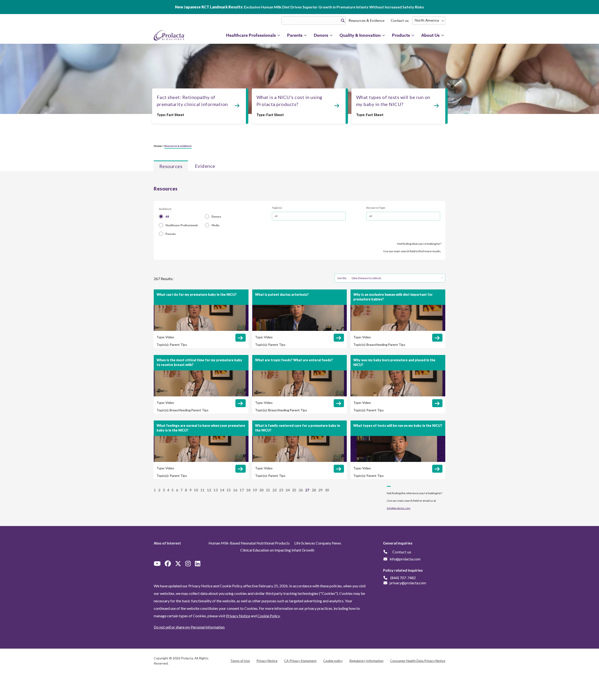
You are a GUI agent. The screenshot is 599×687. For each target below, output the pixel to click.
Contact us (400, 20)
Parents (170, 234)
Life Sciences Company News (317, 543)
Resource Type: (376, 207)
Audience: (165, 209)
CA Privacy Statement (300, 661)
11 (202, 490)
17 (242, 490)
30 (327, 490)
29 (320, 490)
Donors (216, 217)
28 (314, 490)
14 (222, 490)
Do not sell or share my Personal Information (189, 627)
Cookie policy (333, 661)
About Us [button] (430, 35)
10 (196, 490)
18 (248, 490)
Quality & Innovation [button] (360, 35)
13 (215, 490)
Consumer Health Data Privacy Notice (417, 661)
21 (268, 490)
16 (235, 490)
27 (307, 490)
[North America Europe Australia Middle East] (428, 20)
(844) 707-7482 (403, 577)
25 (294, 490)
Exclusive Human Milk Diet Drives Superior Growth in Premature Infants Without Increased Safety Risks (299, 7)
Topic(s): (277, 207)
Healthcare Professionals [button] (251, 35)
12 (209, 490)
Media (215, 225)
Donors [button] (321, 35)
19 (255, 490)
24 (287, 490)
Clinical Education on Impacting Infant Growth (277, 550)
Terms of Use (240, 661)
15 (228, 490)
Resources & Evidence (366, 20)
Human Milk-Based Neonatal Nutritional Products (249, 543)
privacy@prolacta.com (408, 583)
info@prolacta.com (398, 508)
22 (274, 490)
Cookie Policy (268, 616)
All (167, 217)
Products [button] (401, 35)
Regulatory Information (366, 661)
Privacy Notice (238, 616)
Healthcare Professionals (181, 225)
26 (301, 490)
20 (261, 490)
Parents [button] (295, 35)
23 (281, 490)
